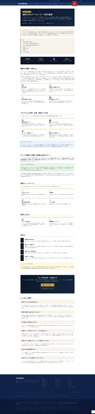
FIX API (56, 203)
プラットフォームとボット (64, 174)
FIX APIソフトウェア (58, 384)
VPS (59, 203)
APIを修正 (50, 3)
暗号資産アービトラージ (37, 203)
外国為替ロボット (55, 3)
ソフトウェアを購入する (74, 4)
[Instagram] (55, 1)
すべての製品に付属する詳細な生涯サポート (31, 45)
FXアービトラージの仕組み (36, 194)
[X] (52, 1)
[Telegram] (59, 1)
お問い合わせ (70, 382)
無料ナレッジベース (27, 47)
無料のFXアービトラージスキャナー (55, 134)
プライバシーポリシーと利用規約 (50, 392)
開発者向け (70, 385)
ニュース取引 (45, 3)
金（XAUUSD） (29, 203)
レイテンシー (51, 194)
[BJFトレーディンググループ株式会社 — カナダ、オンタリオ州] (22, 4)
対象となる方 (25, 48)
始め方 (24, 50)
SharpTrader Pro (49, 174)
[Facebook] (54, 1)
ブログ (69, 203)
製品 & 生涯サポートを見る (47, 288)
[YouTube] (51, 1)
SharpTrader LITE (44, 381)
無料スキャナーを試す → (47, 284)
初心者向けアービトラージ (26, 194)
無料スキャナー (52, 203)
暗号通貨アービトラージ (38, 3)
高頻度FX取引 (24, 203)
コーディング (62, 3)
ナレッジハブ (67, 3)
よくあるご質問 (26, 52)
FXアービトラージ (30, 3)
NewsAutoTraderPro (45, 382)
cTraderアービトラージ (45, 385)
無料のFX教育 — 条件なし (28, 41)
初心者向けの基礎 (25, 123)
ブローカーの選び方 (64, 203)
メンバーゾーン (70, 384)
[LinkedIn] (57, 1)
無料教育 (70, 3)
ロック (55, 194)
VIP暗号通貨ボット (44, 384)
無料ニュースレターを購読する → (74, 392)
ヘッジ (58, 194)
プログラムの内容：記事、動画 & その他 (30, 43)
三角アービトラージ (63, 194)
